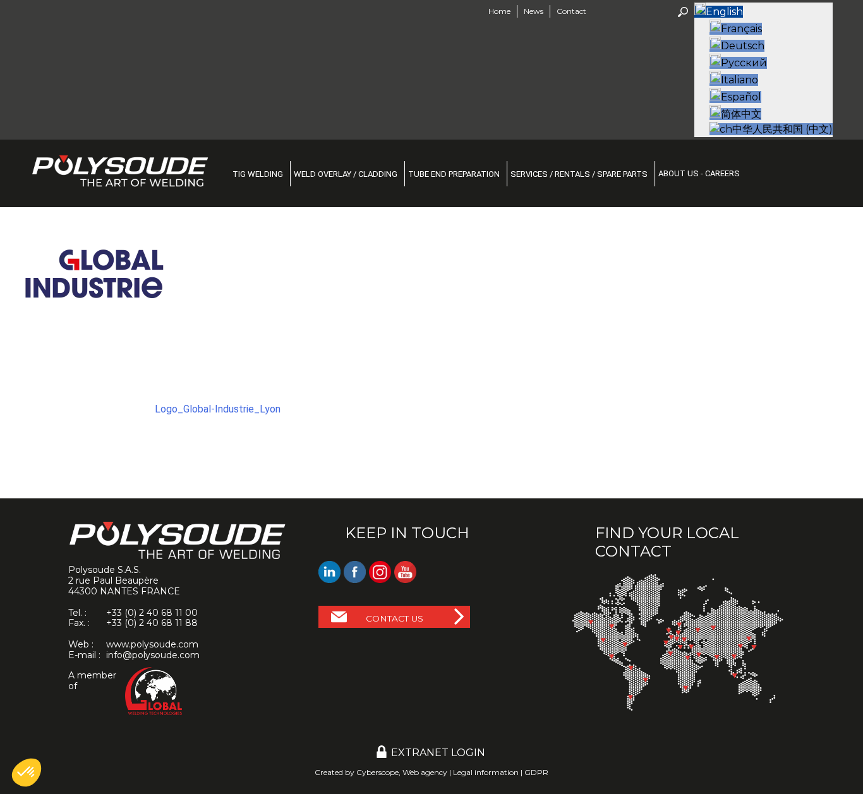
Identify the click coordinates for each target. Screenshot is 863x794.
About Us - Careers (699, 173)
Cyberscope (377, 772)
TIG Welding (257, 174)
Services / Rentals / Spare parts (579, 174)
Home (499, 11)
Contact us (394, 618)
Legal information (486, 772)
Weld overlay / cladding (345, 174)
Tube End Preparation (454, 174)
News (533, 11)
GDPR (536, 772)
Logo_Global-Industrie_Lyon (218, 409)
